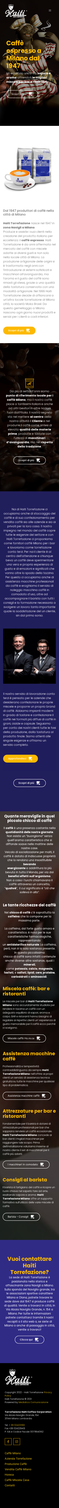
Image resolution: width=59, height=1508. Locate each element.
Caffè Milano (13, 1453)
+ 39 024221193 (17, 1425)
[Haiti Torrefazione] (16, 10)
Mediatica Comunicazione (33, 1402)
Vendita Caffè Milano (18, 1469)
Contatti (10, 1485)
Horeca (9, 1474)
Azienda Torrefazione (18, 1458)
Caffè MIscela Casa (17, 1480)
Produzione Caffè (16, 1464)
